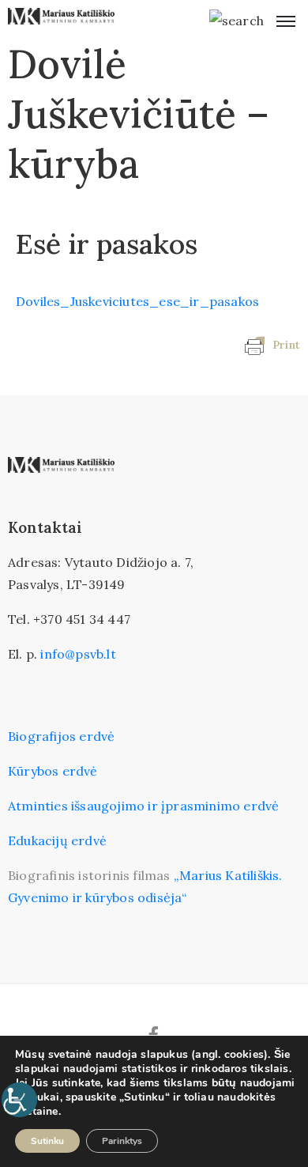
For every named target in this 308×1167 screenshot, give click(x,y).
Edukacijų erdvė (57, 840)
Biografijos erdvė (61, 736)
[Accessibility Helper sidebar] (19, 1100)
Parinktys (122, 1141)
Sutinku (47, 1141)
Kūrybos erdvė (53, 771)
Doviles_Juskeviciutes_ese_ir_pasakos (137, 301)
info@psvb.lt (77, 654)
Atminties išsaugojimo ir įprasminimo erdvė (143, 806)
